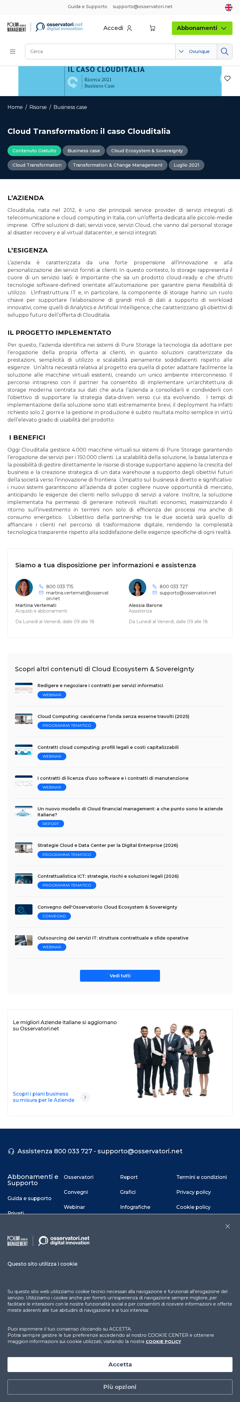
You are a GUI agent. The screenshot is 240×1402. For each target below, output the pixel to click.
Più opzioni (120, 1387)
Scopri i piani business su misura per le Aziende (43, 1097)
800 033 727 (174, 586)
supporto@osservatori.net (188, 593)
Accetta (120, 1364)
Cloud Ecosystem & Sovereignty (147, 151)
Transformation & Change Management (117, 165)
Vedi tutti (120, 976)
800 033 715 (59, 586)
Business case (70, 107)
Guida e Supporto (87, 6)
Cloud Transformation (37, 165)
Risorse (38, 107)
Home (15, 107)
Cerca (224, 51)
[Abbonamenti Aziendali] (85, 1097)
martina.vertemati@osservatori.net (77, 595)
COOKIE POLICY (163, 1341)
